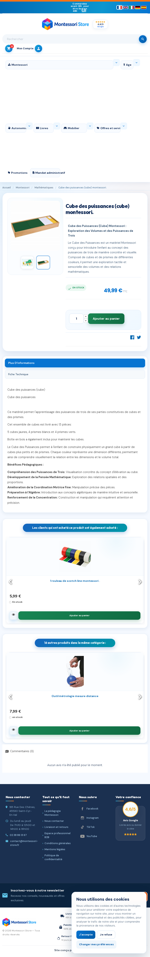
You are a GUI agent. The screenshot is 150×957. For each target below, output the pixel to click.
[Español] (143, 7)
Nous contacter (54, 821)
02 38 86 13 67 (18, 835)
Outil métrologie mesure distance (75, 696)
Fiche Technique (18, 374)
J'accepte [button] (86, 934)
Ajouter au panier (106, 319)
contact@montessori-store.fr (24, 843)
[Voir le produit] (13, 615)
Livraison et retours (56, 827)
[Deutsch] (137, 7)
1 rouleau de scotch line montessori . (75, 581)
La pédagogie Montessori (53, 813)
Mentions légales (55, 849)
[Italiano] (131, 7)
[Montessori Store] (65, 24)
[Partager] (132, 337)
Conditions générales (58, 843)
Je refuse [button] (106, 934)
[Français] (119, 7)
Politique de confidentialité (53, 857)
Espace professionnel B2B (58, 835)
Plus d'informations (21, 363)
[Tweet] (139, 337)
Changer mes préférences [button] (96, 944)
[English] (125, 7)
